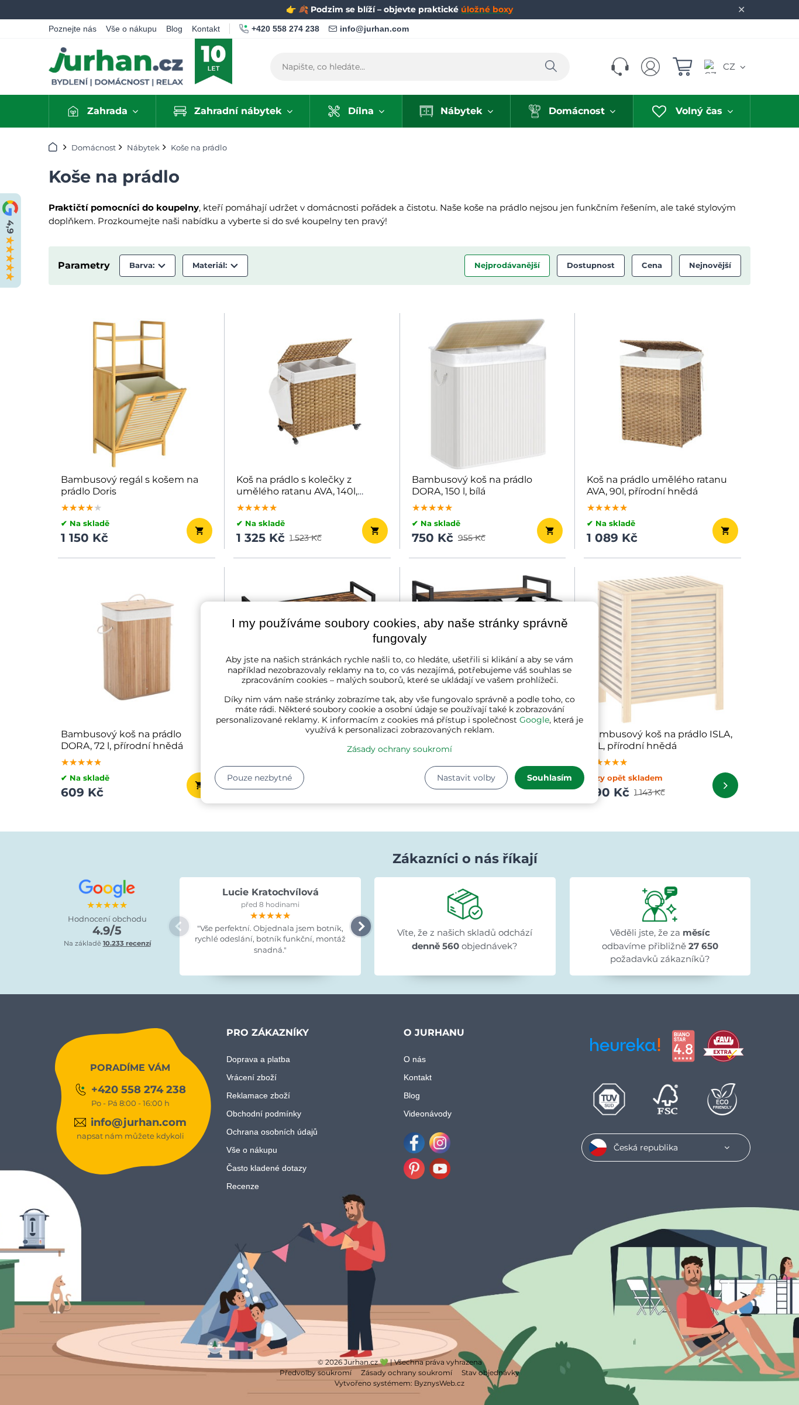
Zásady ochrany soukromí (399, 749)
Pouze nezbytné (259, 777)
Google (534, 719)
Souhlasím (549, 777)
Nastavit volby (466, 777)
